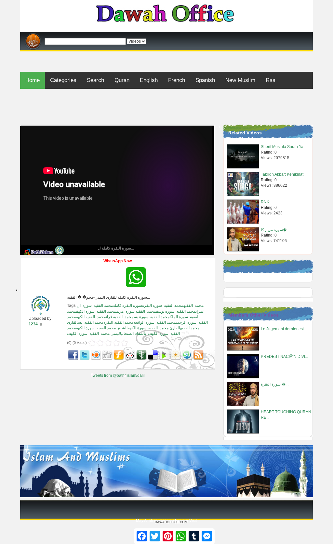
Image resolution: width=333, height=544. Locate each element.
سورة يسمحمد (136, 317)
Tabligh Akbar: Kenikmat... (283, 174)
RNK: (265, 202)
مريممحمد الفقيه (110, 311)
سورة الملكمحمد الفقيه (169, 317)
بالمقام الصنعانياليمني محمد (123, 333)
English (149, 80)
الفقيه (153, 328)
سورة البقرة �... (274, 384)
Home (32, 80)
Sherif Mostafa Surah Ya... (283, 146)
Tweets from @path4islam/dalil (118, 375)
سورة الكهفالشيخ (132, 328)
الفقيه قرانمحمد (110, 317)
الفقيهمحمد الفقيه (178, 305)
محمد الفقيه (106, 328)
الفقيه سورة (135, 311)
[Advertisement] (166, 53)
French (176, 80)
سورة (87, 305)
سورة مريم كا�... (275, 229)
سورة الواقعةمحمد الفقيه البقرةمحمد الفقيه (119, 322)
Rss (270, 80)
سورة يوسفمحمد (160, 311)
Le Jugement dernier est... (284, 329)
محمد (199, 305)
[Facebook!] (73, 354)
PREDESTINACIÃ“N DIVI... (284, 356)
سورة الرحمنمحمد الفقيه (176, 322)
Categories (63, 80)
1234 (33, 324)
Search (95, 80)
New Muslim (240, 80)
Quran (121, 80)
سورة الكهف (158, 333)
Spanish (205, 80)
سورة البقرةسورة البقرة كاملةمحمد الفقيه (128, 305)
